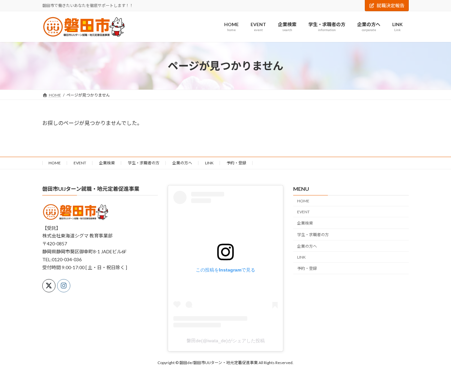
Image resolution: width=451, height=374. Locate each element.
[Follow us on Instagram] (63, 285)
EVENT (80, 162)
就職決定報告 (390, 5)
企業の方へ (182, 162)
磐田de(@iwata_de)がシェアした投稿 (226, 340)
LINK (209, 162)
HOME (55, 162)
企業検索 (107, 162)
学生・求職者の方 (143, 162)
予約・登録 (236, 162)
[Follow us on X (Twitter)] (48, 285)
